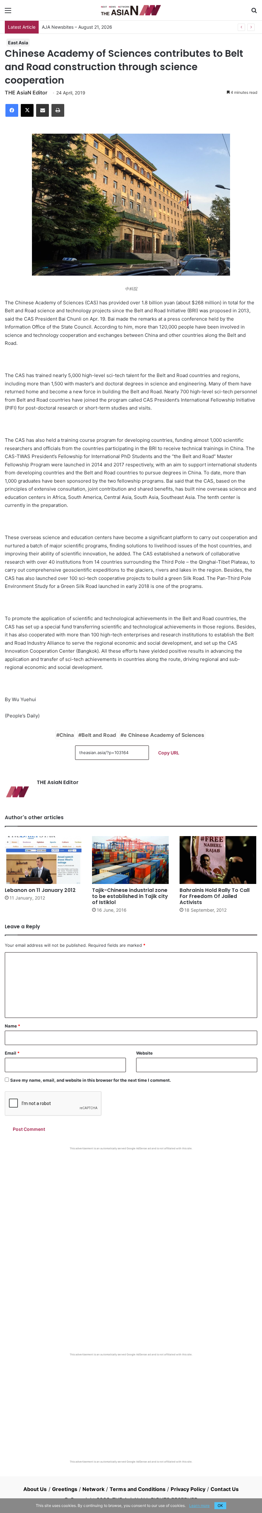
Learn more (199, 1505)
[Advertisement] (131, 1198)
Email (12, 1053)
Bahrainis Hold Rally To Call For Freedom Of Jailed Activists (215, 896)
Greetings (64, 1489)
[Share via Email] (42, 110)
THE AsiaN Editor (26, 92)
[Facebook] (11, 110)
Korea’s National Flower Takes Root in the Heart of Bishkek (102, 27)
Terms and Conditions (138, 1489)
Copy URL (168, 752)
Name (12, 1025)
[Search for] (254, 12)
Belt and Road (98, 735)
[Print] (57, 110)
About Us (35, 1489)
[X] (27, 110)
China (66, 735)
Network (93, 1489)
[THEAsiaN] (131, 10)
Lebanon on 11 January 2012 (40, 890)
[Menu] (8, 12)
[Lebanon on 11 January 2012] (43, 860)
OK (220, 1505)
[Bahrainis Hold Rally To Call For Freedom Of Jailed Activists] (218, 860)
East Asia (18, 42)
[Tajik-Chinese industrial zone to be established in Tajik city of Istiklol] (131, 860)
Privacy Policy (188, 1489)
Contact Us (225, 1489)
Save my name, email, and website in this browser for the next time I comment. (90, 1080)
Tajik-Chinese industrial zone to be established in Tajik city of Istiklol (130, 896)
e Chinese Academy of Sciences (164, 735)
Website (144, 1053)
